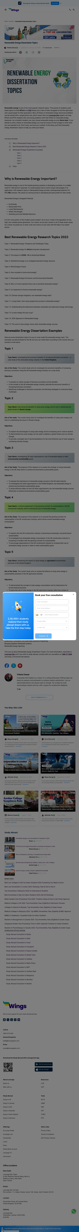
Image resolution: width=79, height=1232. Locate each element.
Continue (42, 636)
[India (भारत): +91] (37, 614)
